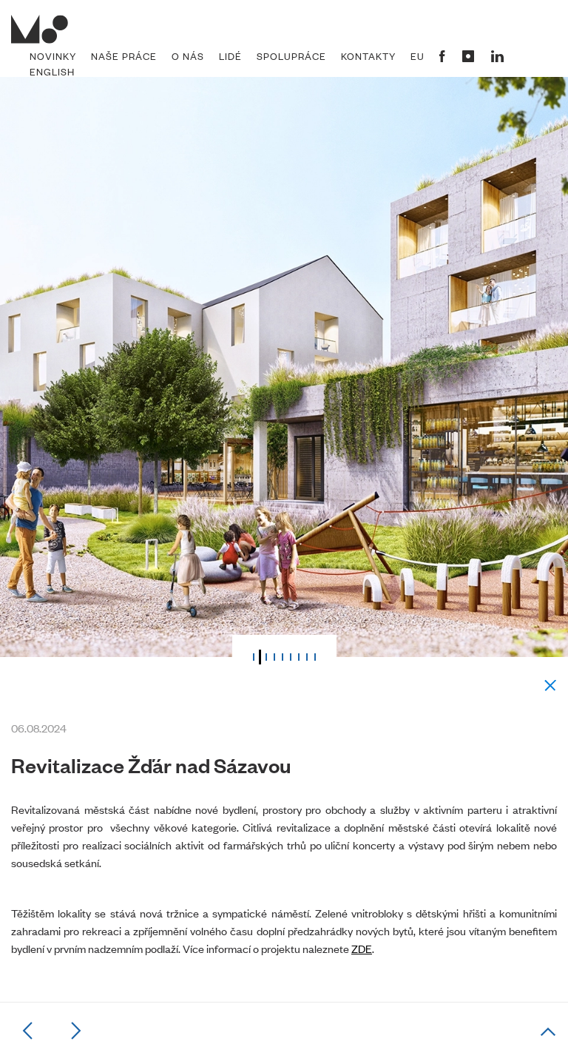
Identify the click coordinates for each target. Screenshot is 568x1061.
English (52, 72)
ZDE (361, 948)
